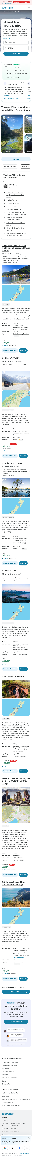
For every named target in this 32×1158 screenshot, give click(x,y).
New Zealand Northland (9, 1078)
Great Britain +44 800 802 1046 (10, 1126)
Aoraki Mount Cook (8, 1071)
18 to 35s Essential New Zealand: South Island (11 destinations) (16, 234)
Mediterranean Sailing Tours (10, 1093)
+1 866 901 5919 (8, 3)
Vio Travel (16, 860)
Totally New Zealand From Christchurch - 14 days (14, 218)
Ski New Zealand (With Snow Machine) (15, 229)
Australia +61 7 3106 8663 (9, 1128)
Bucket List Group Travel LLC (21, 334)
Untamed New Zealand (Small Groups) (15, 224)
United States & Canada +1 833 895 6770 (13, 1123)
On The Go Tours (18, 962)
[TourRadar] (8, 8)
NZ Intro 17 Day (11, 206)
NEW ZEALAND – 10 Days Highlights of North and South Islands (12, 98)
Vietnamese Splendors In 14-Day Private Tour (16, 1099)
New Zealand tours (6, 11)
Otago (4, 1081)
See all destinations (18, 957)
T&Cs (20, 1153)
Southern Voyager (11, 200)
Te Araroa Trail (6, 1084)
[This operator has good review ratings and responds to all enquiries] (16, 336)
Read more (6, 38)
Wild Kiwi (15, 439)
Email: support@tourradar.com (10, 1131)
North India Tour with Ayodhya (11, 1105)
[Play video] (12, 134)
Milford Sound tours (16, 11)
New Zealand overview (10, 166)
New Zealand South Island (10, 1062)
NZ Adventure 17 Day (13, 203)
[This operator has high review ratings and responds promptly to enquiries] (21, 440)
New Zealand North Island (10, 1065)
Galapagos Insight (7, 1102)
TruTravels (16, 756)
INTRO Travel (17, 548)
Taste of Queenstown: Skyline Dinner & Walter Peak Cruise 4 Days (17, 213)
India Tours (5, 1096)
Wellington (5, 1074)
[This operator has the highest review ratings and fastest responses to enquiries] (25, 549)
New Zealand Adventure (13, 209)
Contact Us (5, 1120)
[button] (16, 345)
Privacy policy (26, 1153)
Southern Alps (6, 1068)
